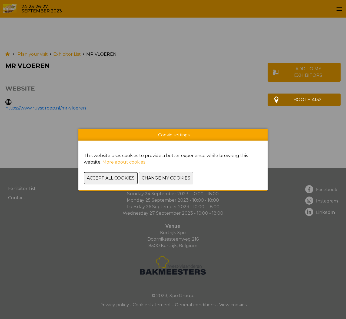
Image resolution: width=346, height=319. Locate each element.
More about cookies (123, 162)
